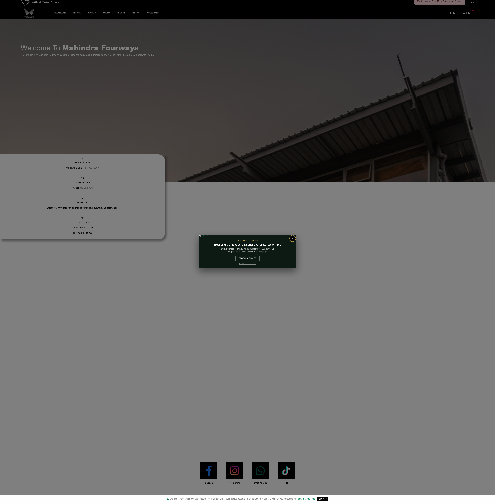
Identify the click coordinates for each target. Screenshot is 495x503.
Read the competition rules (247, 264)
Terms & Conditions (306, 498)
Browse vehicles (247, 258)
